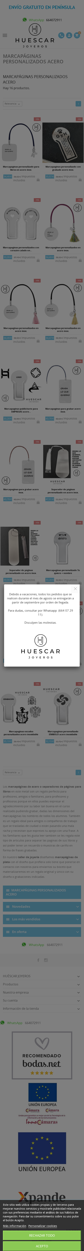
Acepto (42, 1246)
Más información (14, 1226)
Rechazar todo (42, 1235)
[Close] (75, 588)
